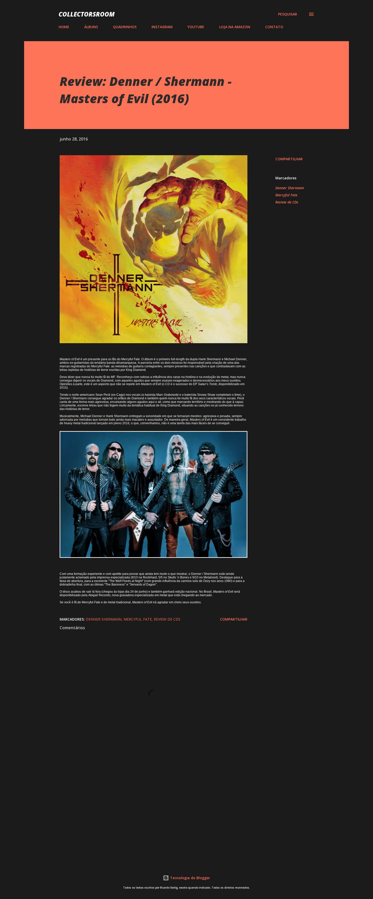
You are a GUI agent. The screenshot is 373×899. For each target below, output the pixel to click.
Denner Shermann (289, 187)
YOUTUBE (196, 26)
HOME (64, 26)
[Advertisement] (145, 797)
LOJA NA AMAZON (234, 26)
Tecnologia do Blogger (189, 877)
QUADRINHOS (125, 26)
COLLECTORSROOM (87, 14)
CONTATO (274, 26)
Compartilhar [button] (289, 158)
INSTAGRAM (162, 26)
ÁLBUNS (91, 26)
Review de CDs (286, 202)
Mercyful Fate (286, 195)
